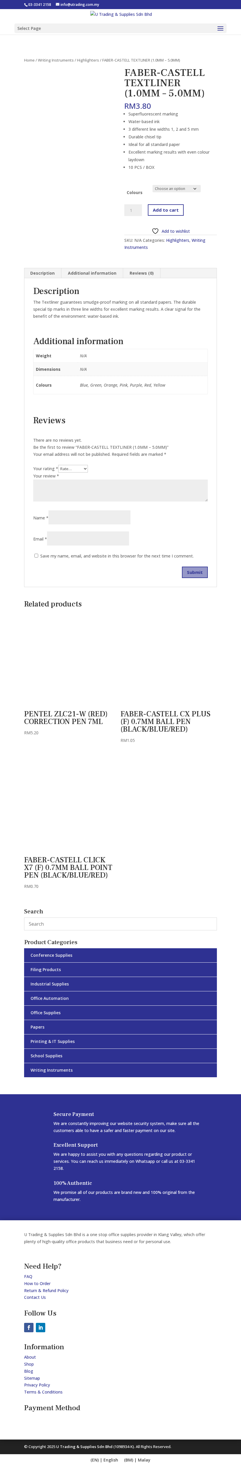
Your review (46, 476)
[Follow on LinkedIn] (40, 1327)
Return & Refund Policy (46, 1290)
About (30, 1357)
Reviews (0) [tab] (142, 273)
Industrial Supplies (50, 984)
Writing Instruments (56, 60)
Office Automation (50, 998)
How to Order (37, 1283)
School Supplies (46, 1055)
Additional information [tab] (92, 273)
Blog (28, 1371)
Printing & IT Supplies (53, 1041)
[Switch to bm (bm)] (137, 1460)
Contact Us (35, 1297)
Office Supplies (46, 1012)
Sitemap (32, 1378)
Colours (135, 192)
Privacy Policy (37, 1385)
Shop (29, 1364)
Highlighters (88, 60)
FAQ (28, 1276)
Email (40, 539)
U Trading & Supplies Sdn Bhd (84, 1446)
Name (40, 518)
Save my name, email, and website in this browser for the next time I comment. (117, 556)
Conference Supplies (51, 955)
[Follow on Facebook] (29, 1327)
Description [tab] (42, 273)
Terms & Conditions (43, 1392)
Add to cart (166, 210)
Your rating (45, 468)
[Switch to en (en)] (104, 1460)
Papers (37, 1027)
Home (29, 60)
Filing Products (46, 969)
